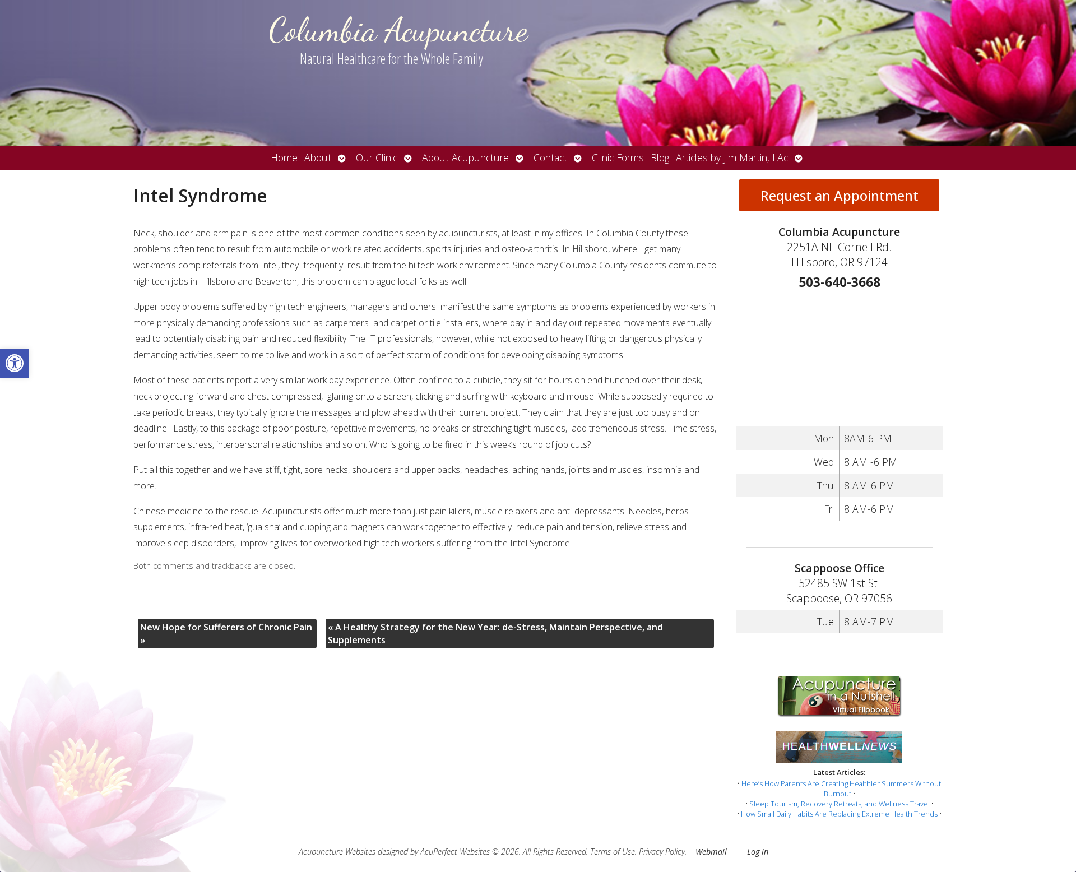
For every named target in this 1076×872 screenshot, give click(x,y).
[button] (14, 363)
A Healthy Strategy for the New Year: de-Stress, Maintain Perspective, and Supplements (495, 633)
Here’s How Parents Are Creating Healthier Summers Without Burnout (841, 788)
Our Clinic (376, 157)
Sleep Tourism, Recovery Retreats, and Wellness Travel (839, 804)
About (317, 157)
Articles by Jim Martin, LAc (732, 157)
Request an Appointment (839, 195)
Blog (660, 157)
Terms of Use (612, 851)
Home (284, 157)
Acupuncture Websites (337, 851)
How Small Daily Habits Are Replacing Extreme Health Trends (839, 814)
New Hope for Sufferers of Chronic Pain (226, 633)
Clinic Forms (618, 157)
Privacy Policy (662, 851)
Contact (550, 157)
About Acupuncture (465, 157)
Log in (757, 851)
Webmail (711, 851)
